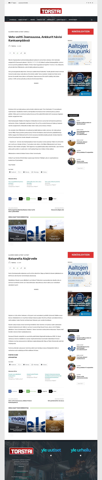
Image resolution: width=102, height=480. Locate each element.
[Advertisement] (36, 95)
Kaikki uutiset (19, 31)
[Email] (24, 53)
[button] (92, 20)
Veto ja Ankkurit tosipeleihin (85, 152)
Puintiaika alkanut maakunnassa (54, 239)
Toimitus (13, 46)
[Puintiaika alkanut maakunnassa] (55, 231)
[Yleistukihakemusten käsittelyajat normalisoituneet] (36, 231)
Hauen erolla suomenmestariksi (82, 162)
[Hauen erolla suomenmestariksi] (71, 161)
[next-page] (12, 244)
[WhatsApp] (17, 53)
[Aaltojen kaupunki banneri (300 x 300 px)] (80, 65)
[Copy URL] (21, 53)
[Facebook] (87, 3)
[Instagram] (89, 3)
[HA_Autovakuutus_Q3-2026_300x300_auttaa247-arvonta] (80, 95)
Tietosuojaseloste (21, 472)
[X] (93, 3)
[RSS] (91, 3)
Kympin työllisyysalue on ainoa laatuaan (17, 239)
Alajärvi (11, 31)
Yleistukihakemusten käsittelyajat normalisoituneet (36, 238)
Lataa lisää (80, 168)
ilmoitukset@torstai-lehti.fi (21, 479)
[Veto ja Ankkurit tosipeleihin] (71, 151)
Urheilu (26, 31)
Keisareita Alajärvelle (57, 210)
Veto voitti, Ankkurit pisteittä (52, 181)
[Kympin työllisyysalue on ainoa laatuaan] (17, 231)
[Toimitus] (9, 46)
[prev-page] (9, 244)
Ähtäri (17, 236)
